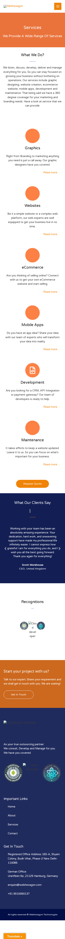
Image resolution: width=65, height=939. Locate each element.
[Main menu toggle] (57, 6)
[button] (5, 548)
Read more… (51, 172)
